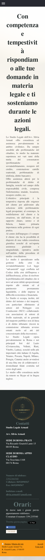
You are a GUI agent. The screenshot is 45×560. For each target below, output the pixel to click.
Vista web (39, 546)
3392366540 (12, 478)
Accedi (40, 544)
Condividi (11, 527)
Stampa (7, 544)
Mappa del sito (18, 544)
